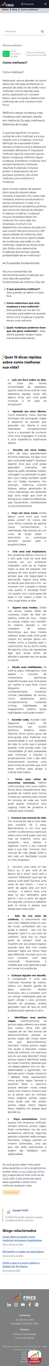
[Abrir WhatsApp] (6, 1359)
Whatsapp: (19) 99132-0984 (24, 1323)
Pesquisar (28, 4)
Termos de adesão (24, 1338)
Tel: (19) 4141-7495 (24, 1320)
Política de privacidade (24, 1334)
